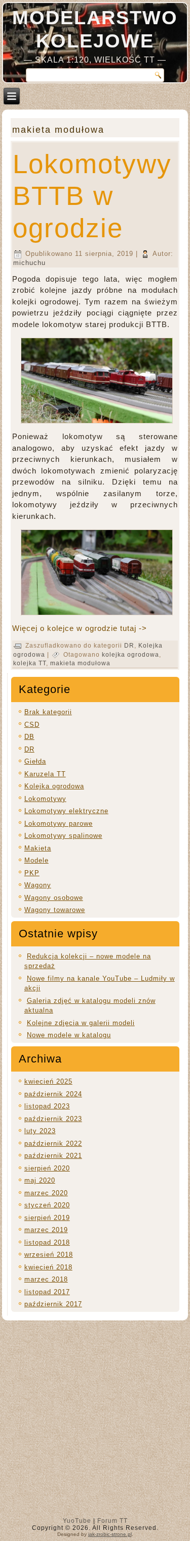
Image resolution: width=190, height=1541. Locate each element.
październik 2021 (53, 1155)
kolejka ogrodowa (130, 654)
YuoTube (77, 1520)
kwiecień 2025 (48, 1081)
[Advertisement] (95, 1421)
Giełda (35, 761)
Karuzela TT (45, 774)
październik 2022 (53, 1143)
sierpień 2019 (47, 1217)
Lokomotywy (45, 799)
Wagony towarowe (54, 910)
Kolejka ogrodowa (54, 786)
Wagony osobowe (53, 897)
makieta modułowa (80, 663)
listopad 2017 (47, 1292)
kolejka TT (29, 663)
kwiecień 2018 (48, 1267)
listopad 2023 (47, 1106)
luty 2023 (40, 1131)
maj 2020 (39, 1180)
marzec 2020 (46, 1193)
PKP (32, 873)
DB (29, 736)
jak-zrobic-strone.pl (110, 1534)
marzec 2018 (46, 1279)
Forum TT (112, 1520)
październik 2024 (53, 1094)
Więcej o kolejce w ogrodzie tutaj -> (79, 628)
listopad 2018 (47, 1242)
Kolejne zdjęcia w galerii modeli (81, 1023)
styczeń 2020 (47, 1205)
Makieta (37, 848)
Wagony (37, 885)
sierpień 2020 (47, 1168)
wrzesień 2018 (48, 1254)
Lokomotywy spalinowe (63, 835)
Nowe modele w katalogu (69, 1035)
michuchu (29, 263)
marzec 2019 (46, 1230)
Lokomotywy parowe (58, 823)
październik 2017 (53, 1304)
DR (129, 645)
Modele (36, 860)
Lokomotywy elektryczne (66, 811)
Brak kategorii (48, 712)
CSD (32, 724)
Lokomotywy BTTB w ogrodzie (92, 196)
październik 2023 (53, 1119)
